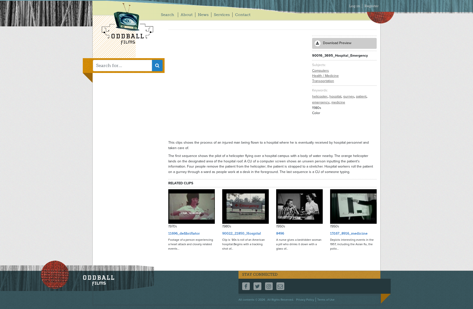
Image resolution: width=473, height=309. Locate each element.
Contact (243, 14)
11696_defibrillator (184, 233)
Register (371, 6)
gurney (349, 96)
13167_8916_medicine (349, 233)
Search (167, 14)
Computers (320, 71)
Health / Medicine (325, 76)
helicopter (320, 96)
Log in (354, 6)
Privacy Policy (305, 299)
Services (222, 14)
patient (361, 96)
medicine (338, 102)
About (187, 14)
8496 (280, 233)
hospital (335, 96)
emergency (321, 102)
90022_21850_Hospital (241, 233)
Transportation (323, 81)
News (203, 14)
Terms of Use (326, 299)
